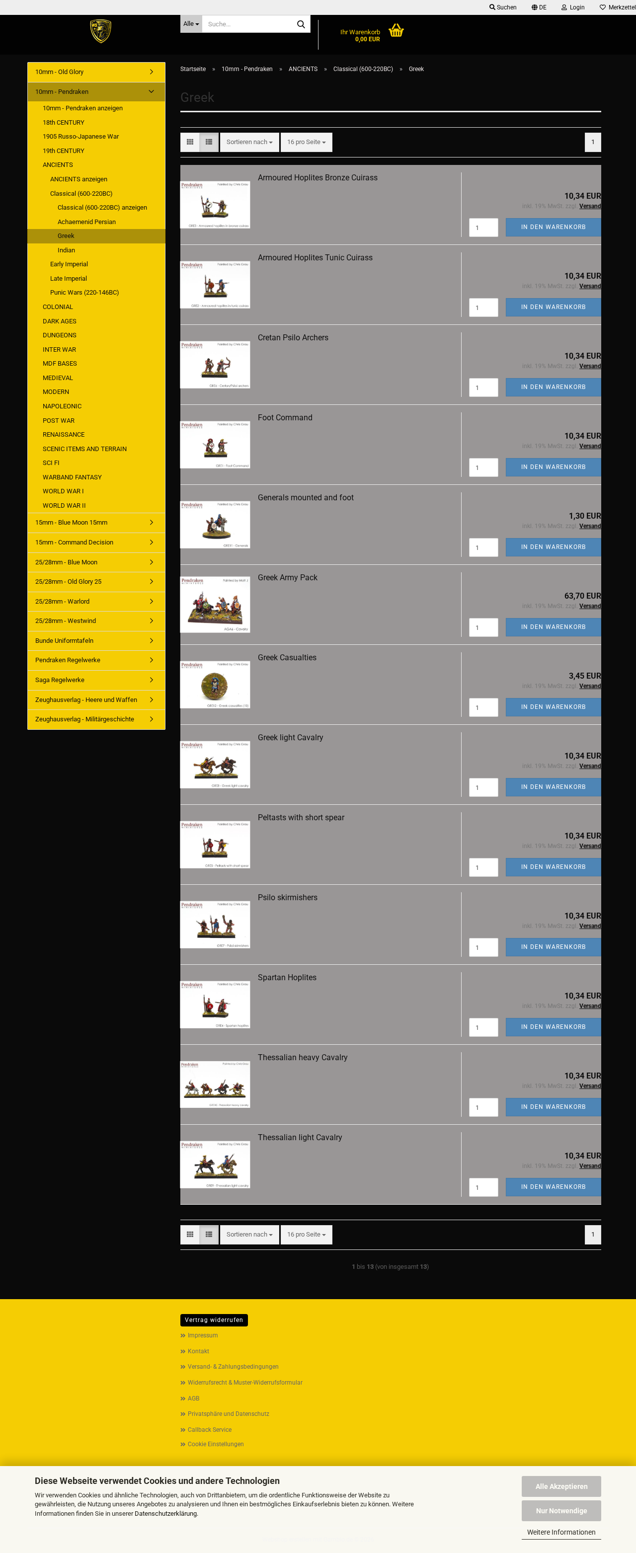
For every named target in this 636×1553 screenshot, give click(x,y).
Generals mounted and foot (306, 497)
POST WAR (59, 420)
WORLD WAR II (64, 505)
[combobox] (249, 142)
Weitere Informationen (561, 1532)
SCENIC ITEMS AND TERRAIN (85, 449)
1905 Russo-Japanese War (81, 136)
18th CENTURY (63, 122)
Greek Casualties (287, 657)
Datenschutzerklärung (166, 1513)
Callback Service (210, 1429)
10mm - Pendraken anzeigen (83, 108)
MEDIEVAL (58, 378)
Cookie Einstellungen (216, 1444)
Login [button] (576, 7)
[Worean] (100, 32)
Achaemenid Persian (87, 222)
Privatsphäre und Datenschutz (228, 1413)
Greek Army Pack (288, 577)
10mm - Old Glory (59, 72)
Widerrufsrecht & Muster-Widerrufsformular (245, 1382)
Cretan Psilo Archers (293, 337)
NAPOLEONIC (62, 406)
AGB (193, 1398)
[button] (539, 7)
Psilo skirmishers (288, 897)
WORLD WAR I (63, 491)
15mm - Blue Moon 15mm (71, 522)
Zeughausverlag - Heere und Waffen (86, 699)
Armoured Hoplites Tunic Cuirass (315, 257)
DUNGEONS (60, 335)
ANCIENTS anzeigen (78, 179)
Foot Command (285, 417)
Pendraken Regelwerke (67, 660)
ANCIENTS (58, 164)
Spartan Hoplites (287, 977)
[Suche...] (301, 24)
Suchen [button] (506, 7)
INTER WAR (59, 349)
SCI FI (51, 462)
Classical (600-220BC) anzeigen (102, 207)
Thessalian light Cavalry (300, 1137)
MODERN (56, 391)
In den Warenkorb (553, 227)
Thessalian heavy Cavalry (303, 1057)
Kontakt (198, 1351)
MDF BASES (60, 363)
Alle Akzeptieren (562, 1486)
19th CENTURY (63, 151)
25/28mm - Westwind (65, 620)
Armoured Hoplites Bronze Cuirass (318, 177)
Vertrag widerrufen (214, 1320)
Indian (66, 250)
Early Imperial (69, 264)
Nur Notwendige (561, 1511)
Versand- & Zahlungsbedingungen (233, 1366)
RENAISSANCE (63, 434)
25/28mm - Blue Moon (66, 562)
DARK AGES (60, 321)
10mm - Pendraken (61, 91)
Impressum (203, 1335)
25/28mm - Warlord (62, 601)
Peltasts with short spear (301, 817)
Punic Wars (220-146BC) (84, 292)
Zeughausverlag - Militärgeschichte (84, 719)
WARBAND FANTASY (72, 477)
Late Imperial (68, 278)
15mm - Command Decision (74, 542)
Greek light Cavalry (290, 737)
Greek (66, 235)
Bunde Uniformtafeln (64, 640)
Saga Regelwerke (59, 680)
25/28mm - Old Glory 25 (68, 581)
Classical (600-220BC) (81, 193)
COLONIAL (58, 307)
